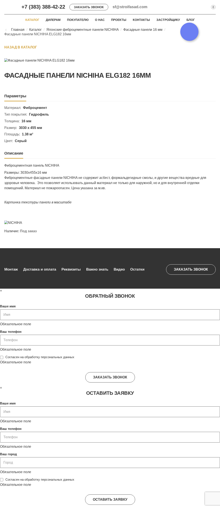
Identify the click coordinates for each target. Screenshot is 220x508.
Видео (119, 269)
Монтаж (11, 269)
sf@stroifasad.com (130, 7)
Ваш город (8, 454)
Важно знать (97, 269)
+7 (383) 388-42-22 (43, 7)
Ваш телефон (10, 331)
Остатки (137, 269)
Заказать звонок (89, 7)
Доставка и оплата (39, 269)
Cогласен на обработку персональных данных (39, 357)
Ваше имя (8, 306)
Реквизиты (71, 269)
